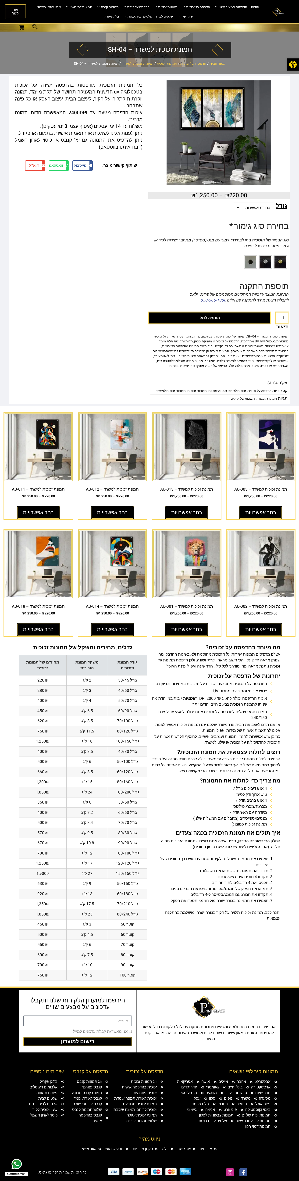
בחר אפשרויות (260, 512)
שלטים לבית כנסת (140, 16)
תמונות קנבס (110, 7)
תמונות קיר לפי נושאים (253, 1071)
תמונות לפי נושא (81, 7)
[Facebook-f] (243, 1172)
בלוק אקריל (111, 16)
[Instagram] (230, 1172)
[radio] (280, 262)
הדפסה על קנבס (138, 7)
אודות (255, 7)
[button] (35, 28)
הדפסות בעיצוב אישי (233, 7)
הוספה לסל (210, 318)
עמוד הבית (217, 63)
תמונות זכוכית (168, 7)
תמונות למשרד (266, 398)
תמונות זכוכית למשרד (137, 63)
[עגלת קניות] (21, 27)
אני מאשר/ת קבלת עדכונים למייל (100, 1031)
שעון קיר (187, 16)
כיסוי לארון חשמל (49, 7)
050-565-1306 (213, 300)
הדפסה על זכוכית (198, 7)
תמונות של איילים (243, 398)
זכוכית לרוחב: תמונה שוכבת (227, 390)
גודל (281, 206)
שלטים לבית (164, 16)
